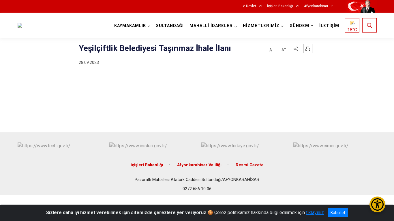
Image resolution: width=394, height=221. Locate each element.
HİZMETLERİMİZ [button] (261, 25)
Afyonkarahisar (316, 6)
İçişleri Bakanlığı (280, 6)
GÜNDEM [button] (299, 25)
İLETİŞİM (329, 25)
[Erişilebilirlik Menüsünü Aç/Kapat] (377, 204)
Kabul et (338, 212)
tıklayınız (315, 212)
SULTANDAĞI (170, 25)
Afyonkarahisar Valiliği (199, 165)
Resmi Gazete (250, 165)
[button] (295, 48)
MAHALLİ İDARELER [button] (211, 25)
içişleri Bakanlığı (147, 165)
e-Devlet (249, 6)
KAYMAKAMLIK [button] (130, 25)
